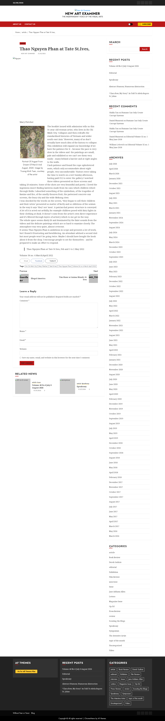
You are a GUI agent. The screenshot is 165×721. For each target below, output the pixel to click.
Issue (39, 382)
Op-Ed (111, 606)
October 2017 (115, 492)
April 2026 (113, 169)
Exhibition (113, 572)
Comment (24, 300)
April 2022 (113, 311)
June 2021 (113, 340)
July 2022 (113, 301)
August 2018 (114, 458)
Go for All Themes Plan (26, 671)
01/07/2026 (37, 391)
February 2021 (115, 355)
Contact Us (30, 24)
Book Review (114, 557)
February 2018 (115, 477)
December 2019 (115, 404)
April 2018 (113, 472)
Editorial (113, 73)
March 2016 (114, 536)
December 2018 (115, 443)
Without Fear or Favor (21, 713)
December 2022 (115, 281)
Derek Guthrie (115, 562)
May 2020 (113, 389)
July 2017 (113, 506)
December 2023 (115, 247)
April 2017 (113, 521)
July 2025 (113, 198)
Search (114, 42)
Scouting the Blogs (117, 621)
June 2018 (113, 462)
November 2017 (116, 487)
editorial (113, 567)
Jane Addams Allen (117, 591)
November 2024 (116, 218)
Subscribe (146, 24)
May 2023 (113, 271)
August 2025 (114, 193)
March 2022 (114, 315)
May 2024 (113, 237)
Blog (33, 713)
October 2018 (115, 448)
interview (113, 582)
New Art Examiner (82, 13)
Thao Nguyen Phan (64, 266)
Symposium (114, 631)
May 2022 (113, 306)
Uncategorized (115, 645)
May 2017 (113, 516)
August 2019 (114, 423)
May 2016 (113, 531)
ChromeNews (90, 718)
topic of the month (117, 640)
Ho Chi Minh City (31, 266)
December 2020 (115, 364)
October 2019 (115, 413)
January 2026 (114, 178)
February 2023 (115, 276)
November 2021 (116, 325)
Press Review (114, 611)
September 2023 (116, 257)
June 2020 (113, 384)
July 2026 (113, 164)
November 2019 (116, 409)
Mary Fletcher (43, 266)
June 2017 (113, 511)
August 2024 (114, 227)
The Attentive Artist (117, 635)
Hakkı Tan (113, 112)
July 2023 (113, 262)
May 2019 (113, 433)
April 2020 (113, 394)
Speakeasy (85, 384)
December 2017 (115, 482)
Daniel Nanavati (116, 120)
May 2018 (113, 467)
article (23, 43)
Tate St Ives (53, 266)
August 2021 (114, 335)
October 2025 (115, 188)
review (112, 616)
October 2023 (115, 252)
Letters (112, 596)
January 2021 (114, 360)
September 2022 (116, 291)
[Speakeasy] (67, 386)
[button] (135, 24)
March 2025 (114, 208)
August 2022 (114, 296)
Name (23, 331)
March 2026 (114, 173)
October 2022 (115, 286)
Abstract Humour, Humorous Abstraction (126, 86)
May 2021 (113, 345)
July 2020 (113, 379)
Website (23, 349)
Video (111, 650)
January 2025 (114, 213)
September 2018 (116, 453)
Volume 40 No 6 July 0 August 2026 (42, 386)
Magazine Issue (115, 601)
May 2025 (113, 203)
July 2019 (113, 428)
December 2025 (115, 183)
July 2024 (113, 232)
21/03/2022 (42, 54)
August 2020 (114, 374)
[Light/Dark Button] (130, 24)
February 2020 (115, 399)
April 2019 (113, 438)
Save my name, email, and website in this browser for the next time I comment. (56, 357)
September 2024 (116, 222)
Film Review (114, 577)
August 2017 (114, 502)
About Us (17, 24)
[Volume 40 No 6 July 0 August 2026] (22, 386)
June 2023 (113, 267)
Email (23, 340)
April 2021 (113, 350)
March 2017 (114, 526)
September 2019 (116, 418)
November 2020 (116, 369)
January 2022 (114, 320)
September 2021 (116, 330)
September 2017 (116, 497)
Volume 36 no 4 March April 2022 (84, 266)
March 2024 (114, 242)
